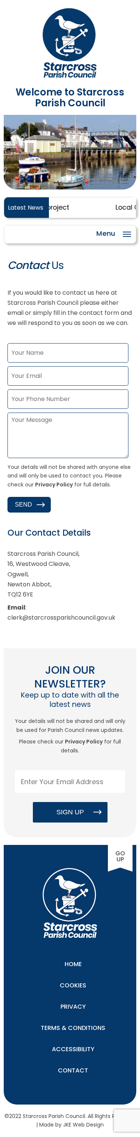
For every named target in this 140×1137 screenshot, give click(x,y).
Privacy (73, 1006)
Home (73, 964)
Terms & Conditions (73, 1028)
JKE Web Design (83, 1124)
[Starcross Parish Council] (70, 76)
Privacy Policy (54, 484)
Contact (73, 1070)
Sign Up (70, 812)
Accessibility (73, 1049)
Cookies (73, 985)
